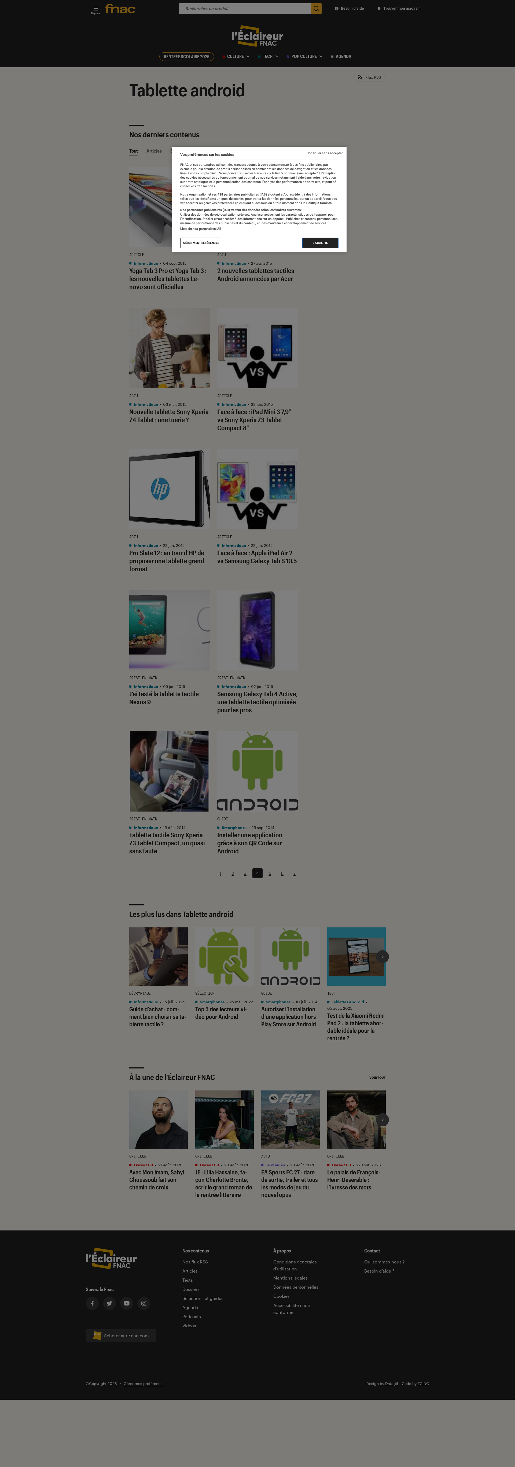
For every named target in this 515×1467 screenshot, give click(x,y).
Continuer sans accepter (325, 153)
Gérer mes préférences (201, 242)
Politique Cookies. (319, 203)
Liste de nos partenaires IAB (201, 229)
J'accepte (320, 242)
